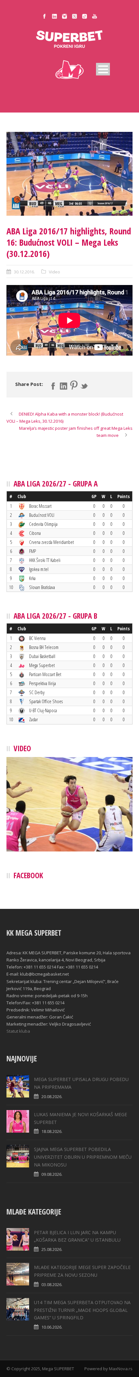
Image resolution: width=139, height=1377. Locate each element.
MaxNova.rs (121, 1369)
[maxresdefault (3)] (69, 174)
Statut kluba (18, 1031)
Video (54, 272)
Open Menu (103, 69)
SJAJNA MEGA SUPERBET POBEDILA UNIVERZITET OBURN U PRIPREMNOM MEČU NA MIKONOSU (83, 1157)
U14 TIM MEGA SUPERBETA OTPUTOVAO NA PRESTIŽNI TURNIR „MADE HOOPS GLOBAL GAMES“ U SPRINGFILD (82, 1310)
